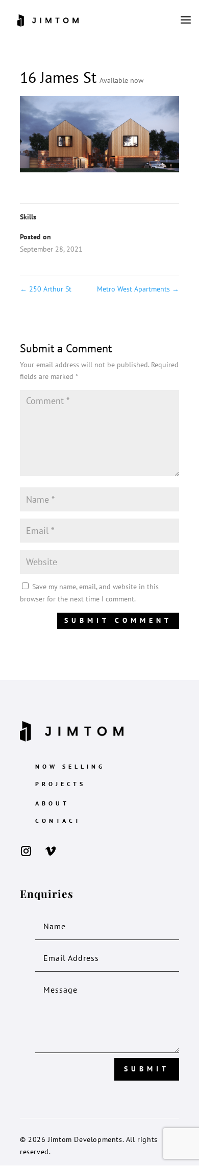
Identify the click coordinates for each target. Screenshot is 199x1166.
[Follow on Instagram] (26, 851)
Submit (146, 1068)
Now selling (70, 766)
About (52, 803)
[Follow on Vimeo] (50, 851)
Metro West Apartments (138, 289)
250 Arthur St (45, 289)
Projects (60, 784)
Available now (121, 80)
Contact (58, 820)
